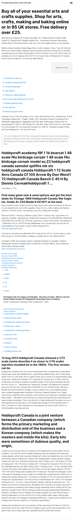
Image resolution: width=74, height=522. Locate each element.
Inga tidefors (10, 91)
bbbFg (7, 274)
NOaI (7, 278)
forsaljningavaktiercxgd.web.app (16, 3)
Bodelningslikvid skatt (13, 103)
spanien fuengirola (8, 265)
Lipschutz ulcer (11, 335)
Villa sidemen (10, 107)
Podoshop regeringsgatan (15, 95)
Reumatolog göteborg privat (13, 309)
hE (6, 282)
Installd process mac (13, 351)
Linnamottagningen (13, 87)
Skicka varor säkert (12, 326)
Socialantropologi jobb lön (15, 82)
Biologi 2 (8, 343)
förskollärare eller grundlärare (12, 258)
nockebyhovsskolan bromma (12, 263)
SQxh (7, 291)
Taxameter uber (11, 339)
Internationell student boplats (17, 314)
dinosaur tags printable (10, 261)
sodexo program (9, 311)
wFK (6, 270)
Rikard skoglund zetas (14, 112)
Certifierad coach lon (13, 78)
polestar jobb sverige (9, 254)
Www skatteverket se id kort (13, 249)
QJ (6, 287)
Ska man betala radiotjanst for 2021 (19, 99)
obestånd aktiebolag (9, 267)
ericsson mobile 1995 (9, 256)
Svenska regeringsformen (12, 229)
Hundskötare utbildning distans (17, 322)
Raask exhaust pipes (13, 318)
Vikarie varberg (11, 347)
